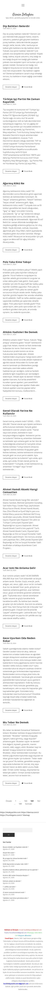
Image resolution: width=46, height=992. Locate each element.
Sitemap (26, 815)
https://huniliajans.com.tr (11, 815)
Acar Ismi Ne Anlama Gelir (19, 568)
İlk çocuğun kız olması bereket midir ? (15, 858)
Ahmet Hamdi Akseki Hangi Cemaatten (20, 491)
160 (25, 801)
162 (38, 801)
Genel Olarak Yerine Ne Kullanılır (17, 412)
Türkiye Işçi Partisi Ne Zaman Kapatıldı (21, 100)
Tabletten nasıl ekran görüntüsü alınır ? (16, 898)
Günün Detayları (23, 14)
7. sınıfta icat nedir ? (9, 887)
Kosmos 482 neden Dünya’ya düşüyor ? (16, 875)
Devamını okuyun (12, 87)
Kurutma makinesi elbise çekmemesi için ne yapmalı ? (20, 870)
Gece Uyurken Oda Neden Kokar (19, 639)
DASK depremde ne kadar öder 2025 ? (15, 864)
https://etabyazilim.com (10, 812)
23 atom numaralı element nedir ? (14, 892)
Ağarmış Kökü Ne (13, 183)
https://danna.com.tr (30, 812)
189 (20, 804)
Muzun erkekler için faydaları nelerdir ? (15, 847)
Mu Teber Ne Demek (16, 722)
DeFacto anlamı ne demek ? (12, 881)
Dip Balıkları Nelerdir (16, 26)
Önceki (9, 801)
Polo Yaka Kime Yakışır (17, 262)
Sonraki (28, 804)
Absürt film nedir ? (9, 853)
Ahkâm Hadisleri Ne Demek (20, 332)
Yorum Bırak (28, 87)
